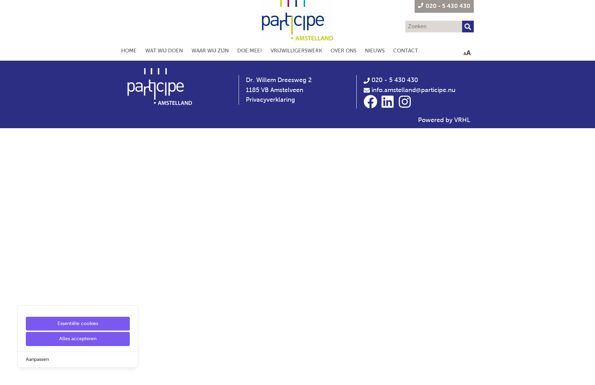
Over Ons (343, 50)
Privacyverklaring (270, 99)
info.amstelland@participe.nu (414, 90)
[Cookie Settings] (8, 375)
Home (129, 50)
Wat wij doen (164, 50)
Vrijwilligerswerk (296, 50)
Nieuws (375, 50)
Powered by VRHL (444, 119)
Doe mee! (249, 50)
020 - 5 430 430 (394, 80)
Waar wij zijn (210, 50)
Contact (405, 50)
